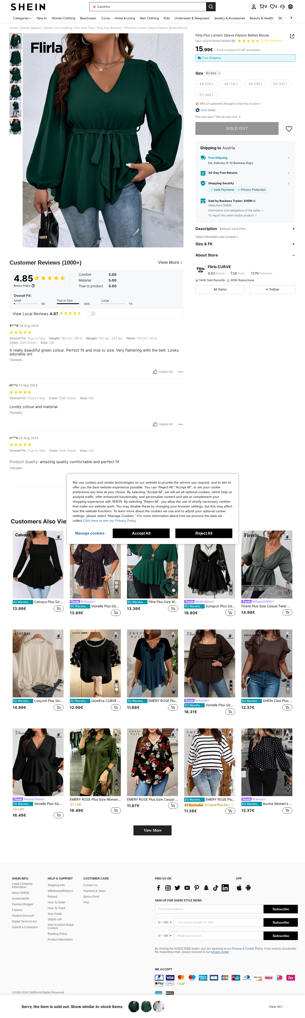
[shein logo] (28, 6)
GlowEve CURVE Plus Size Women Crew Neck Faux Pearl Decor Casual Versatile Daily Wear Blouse (96, 701)
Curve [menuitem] (105, 18)
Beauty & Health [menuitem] (262, 18)
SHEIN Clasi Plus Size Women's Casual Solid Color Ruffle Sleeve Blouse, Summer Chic (267, 701)
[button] (282, 7)
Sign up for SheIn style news (178, 900)
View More (153, 830)
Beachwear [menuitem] (88, 18)
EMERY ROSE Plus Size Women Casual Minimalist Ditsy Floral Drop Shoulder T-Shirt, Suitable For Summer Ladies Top (210, 799)
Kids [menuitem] (167, 18)
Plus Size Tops (84, 28)
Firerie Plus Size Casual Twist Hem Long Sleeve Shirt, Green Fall (266, 606)
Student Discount (23, 915)
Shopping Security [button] (221, 183)
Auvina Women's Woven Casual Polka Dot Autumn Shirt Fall (267, 804)
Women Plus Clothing (58, 28)
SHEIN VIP (55, 919)
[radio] (206, 84)
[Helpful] (155, 372)
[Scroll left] (285, 18)
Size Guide (55, 914)
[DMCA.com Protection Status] (170, 992)
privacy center (220, 952)
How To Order (57, 902)
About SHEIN (20, 893)
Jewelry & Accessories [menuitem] (229, 18)
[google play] (248, 890)
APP (239, 878)
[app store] (239, 890)
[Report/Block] (180, 372)
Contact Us (90, 885)
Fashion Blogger (22, 904)
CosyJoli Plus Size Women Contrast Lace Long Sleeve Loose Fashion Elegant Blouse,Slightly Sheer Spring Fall (38, 701)
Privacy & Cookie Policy (247, 948)
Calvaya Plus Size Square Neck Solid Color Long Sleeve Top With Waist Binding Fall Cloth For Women (38, 602)
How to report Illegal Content (61, 926)
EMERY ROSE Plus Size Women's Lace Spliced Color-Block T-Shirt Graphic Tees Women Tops (153, 701)
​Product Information (60, 939)
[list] (193, 887)
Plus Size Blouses (109, 28)
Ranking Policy (57, 934)
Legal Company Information (22, 885)
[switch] (91, 313)
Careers (17, 910)
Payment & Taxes (94, 891)
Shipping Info (56, 885)
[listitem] (38, 576)
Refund (52, 896)
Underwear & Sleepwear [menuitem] (192, 18)
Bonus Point (91, 896)
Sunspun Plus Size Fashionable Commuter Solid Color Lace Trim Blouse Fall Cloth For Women (210, 606)
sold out (237, 128)
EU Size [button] (211, 73)
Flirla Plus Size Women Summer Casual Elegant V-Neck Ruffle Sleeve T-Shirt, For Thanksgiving (153, 602)
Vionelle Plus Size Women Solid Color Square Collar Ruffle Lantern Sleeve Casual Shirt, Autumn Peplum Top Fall (210, 705)
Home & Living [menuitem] (125, 18)
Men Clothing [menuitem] (149, 18)
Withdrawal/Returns (60, 891)
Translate (16, 360)
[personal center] (254, 7)
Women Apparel (30, 28)
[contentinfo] (226, 980)
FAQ (86, 902)
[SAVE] (289, 128)
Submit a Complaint (24, 927)
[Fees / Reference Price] (214, 50)
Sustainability (20, 898)
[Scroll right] (291, 18)
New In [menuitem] (42, 18)
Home (13, 28)
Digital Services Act (24, 921)
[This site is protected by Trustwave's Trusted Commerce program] (158, 992)
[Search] (211, 6)
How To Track (56, 908)
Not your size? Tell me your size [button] (216, 116)
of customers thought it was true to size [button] (229, 104)
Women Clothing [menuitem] (63, 18)
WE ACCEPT (163, 969)
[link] (263, 6)
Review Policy (22, 285)
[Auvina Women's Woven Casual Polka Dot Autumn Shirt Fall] (266, 762)
